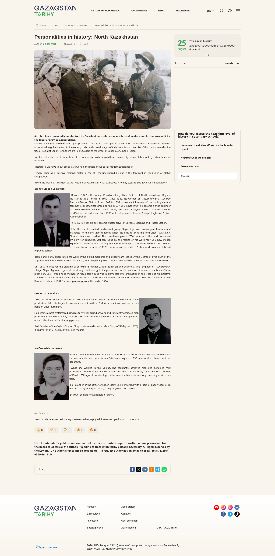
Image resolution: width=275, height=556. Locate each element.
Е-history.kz (49, 43)
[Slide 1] (206, 55)
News (161, 10)
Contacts (126, 513)
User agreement (129, 520)
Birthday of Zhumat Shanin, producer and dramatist (212, 47)
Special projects (95, 527)
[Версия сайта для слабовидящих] (229, 10)
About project (128, 506)
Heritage (91, 506)
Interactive (92, 520)
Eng (209, 10)
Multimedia (183, 10)
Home (42, 25)
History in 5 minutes (76, 25)
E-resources (93, 513)
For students (139, 10)
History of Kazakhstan (105, 10)
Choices (184, 175)
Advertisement (128, 527)
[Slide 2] (208, 55)
